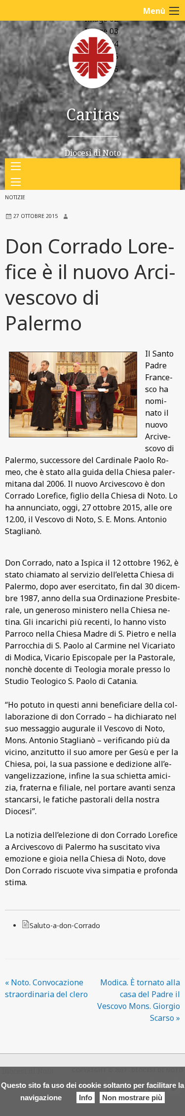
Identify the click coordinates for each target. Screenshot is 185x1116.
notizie (15, 197)
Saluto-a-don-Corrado (65, 925)
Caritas (92, 114)
